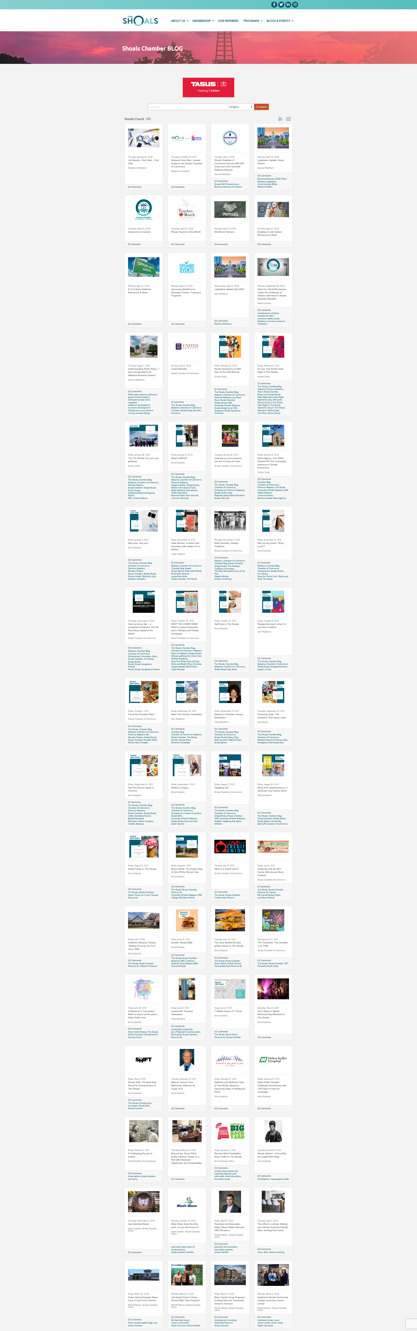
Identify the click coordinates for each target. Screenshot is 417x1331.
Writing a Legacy (179, 787)
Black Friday (191, 666)
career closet (277, 1323)
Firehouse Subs (280, 740)
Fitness (131, 576)
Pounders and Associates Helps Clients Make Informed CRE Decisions (229, 1227)
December (229, 568)
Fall (147, 734)
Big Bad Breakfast (136, 818)
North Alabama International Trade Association (184, 491)
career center (264, 1323)
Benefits (197, 410)
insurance (280, 321)
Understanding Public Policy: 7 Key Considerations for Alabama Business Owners (143, 372)
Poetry (230, 737)
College (174, 897)
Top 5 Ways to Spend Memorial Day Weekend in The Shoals (271, 1014)
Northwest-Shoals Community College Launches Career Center (273, 1300)
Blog (150, 805)
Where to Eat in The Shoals (270, 402)
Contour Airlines (140, 498)
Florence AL (176, 892)
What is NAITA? (179, 458)
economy (270, 321)
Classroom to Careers (139, 232)
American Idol (190, 821)
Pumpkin (144, 742)
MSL (130, 498)
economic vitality (265, 318)
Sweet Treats (134, 895)
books (286, 1179)
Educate (195, 495)
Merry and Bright (178, 664)
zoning (131, 413)
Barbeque (175, 961)
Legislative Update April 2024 (229, 289)
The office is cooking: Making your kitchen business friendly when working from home (273, 1227)
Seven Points (220, 963)
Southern (190, 961)
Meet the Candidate (180, 742)
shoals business (178, 1249)
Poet (236, 737)
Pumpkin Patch (150, 740)
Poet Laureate (220, 740)
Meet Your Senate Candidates (186, 714)
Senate (174, 740)
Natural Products (237, 495)
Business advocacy (222, 187)
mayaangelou (276, 1179)
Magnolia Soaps (221, 495)
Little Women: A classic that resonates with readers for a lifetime (185, 546)
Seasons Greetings (223, 579)
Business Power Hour (180, 495)
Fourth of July (272, 966)
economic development (139, 408)
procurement (147, 410)
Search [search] (263, 106)
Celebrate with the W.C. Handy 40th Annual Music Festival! (271, 872)
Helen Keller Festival (137, 1032)
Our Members (228, 20)
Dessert (154, 895)
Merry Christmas (194, 664)
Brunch (147, 816)
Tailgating (226, 821)
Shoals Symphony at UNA (225, 408)
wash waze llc (188, 1247)
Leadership (176, 1029)
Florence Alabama (222, 397)
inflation (275, 313)
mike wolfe (219, 1176)
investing (232, 1320)
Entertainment (150, 1034)
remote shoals (220, 1171)
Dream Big (276, 821)
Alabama (262, 321)
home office (263, 1252)
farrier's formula (178, 1325)
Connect (175, 498)
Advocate (184, 498)
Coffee (131, 816)
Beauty (217, 498)
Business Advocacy (266, 179)
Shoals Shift (219, 184)
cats (155, 1323)
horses (187, 1320)
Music (216, 400)
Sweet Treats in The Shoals (142, 869)
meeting (280, 1252)
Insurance (175, 413)
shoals (276, 318)
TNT (286, 963)
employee (262, 324)
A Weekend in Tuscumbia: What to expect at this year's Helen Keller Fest (142, 1014)
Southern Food (178, 963)
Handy (272, 892)
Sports (238, 821)
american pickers (233, 1176)
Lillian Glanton (178, 824)
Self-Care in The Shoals (226, 624)
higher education (265, 1325)
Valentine (262, 410)
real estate (219, 1249)
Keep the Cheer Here (267, 576)
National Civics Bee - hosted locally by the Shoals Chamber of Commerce (186, 163)
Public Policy (281, 179)
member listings (142, 413)
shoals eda (233, 1171)
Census (268, 669)
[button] (280, 119)
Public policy (133, 394)
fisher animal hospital (137, 1323)
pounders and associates (225, 1247)
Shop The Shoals (265, 579)
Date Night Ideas (265, 397)
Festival (271, 897)
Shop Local (262, 394)
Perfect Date (273, 410)
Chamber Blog (188, 405)
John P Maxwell (178, 1032)
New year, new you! (138, 543)
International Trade (187, 488)
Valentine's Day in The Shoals (271, 408)
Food (228, 966)
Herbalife (141, 579)
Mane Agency (279, 498)
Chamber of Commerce (191, 408)
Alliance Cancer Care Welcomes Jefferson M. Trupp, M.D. (183, 1085)
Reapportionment (279, 666)
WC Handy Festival (266, 895)
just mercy (132, 1179)
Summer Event (135, 1037)
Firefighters (263, 742)
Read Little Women (180, 574)
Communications (265, 495)
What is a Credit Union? (226, 869)
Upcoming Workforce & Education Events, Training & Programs (186, 292)
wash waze (176, 1247)
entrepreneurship (136, 400)
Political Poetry (235, 740)
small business (264, 313)
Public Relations (265, 493)
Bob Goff (261, 824)
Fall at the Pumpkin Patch (141, 714)
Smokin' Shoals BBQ (181, 942)
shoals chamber (148, 1176)
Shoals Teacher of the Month (186, 232)
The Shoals (176, 405)
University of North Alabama (227, 405)
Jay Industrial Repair (138, 1224)
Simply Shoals (220, 403)
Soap (230, 493)
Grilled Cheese (234, 963)
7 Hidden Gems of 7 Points (228, 1011)
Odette (131, 824)
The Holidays (234, 566)
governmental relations (139, 397)
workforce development (139, 405)
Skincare (226, 498)
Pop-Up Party (193, 661)
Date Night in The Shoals (269, 405)
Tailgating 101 (221, 787)
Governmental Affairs (267, 184)
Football (217, 821)
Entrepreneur (220, 490)
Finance (231, 897)
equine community (180, 1323)
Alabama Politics (265, 187)
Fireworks (262, 966)
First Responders (276, 742)
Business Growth (265, 498)
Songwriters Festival (150, 669)
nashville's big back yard (225, 1173)
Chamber (143, 805)
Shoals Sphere (177, 571)
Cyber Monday (178, 669)
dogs (150, 1323)
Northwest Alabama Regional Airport (141, 494)
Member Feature (135, 485)
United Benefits (179, 369)
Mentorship (176, 1034)
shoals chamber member (182, 1252)
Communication (193, 1032)
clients (272, 1252)
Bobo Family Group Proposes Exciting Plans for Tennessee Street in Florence (229, 1300)
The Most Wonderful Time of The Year (229, 572)
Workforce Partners (224, 232)
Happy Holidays (221, 576)
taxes (147, 400)
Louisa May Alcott (179, 576)
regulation (132, 402)
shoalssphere (263, 1179)
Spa (229, 669)
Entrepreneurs (232, 184)
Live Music (236, 397)
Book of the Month (193, 571)
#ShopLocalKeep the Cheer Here (186, 656)
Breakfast (139, 816)
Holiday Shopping (179, 658)
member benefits (266, 316)
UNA (230, 403)
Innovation (237, 187)
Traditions (218, 568)
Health (138, 576)
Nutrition (132, 579)
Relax (234, 669)
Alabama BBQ (191, 963)
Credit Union (220, 897)
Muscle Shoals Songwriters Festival (140, 665)
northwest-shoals (265, 1320)
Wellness (146, 576)
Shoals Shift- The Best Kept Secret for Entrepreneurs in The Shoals (142, 1085)
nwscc (277, 1320)
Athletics (218, 824)
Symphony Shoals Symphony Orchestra (227, 411)
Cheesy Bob (219, 966)
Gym (153, 576)
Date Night (279, 397)
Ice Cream (145, 895)
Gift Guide (277, 400)
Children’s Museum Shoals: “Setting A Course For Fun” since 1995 (142, 945)
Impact (188, 568)
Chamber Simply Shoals (182, 410)
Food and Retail (178, 966)
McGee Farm (134, 742)
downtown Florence (223, 1323)
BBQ (183, 961)
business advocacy (148, 394)
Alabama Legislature (267, 181)
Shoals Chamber (227, 400)
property (229, 1249)
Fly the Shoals (134, 490)
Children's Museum (148, 966)
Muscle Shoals (274, 413)
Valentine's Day (265, 400)
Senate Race (185, 740)
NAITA (174, 488)
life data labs (177, 1320)
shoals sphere (134, 1176)
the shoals (218, 1179)
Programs (251, 20)
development (220, 1320)
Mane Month (189, 897)
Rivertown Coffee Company (140, 821)
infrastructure (134, 410)
